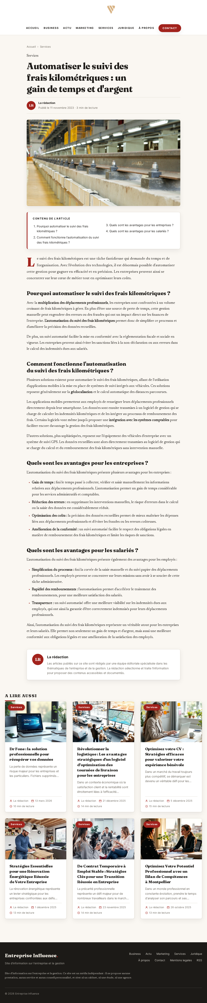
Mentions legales (181, 960)
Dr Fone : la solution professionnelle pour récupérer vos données (31, 754)
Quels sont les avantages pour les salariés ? (139, 231)
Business (51, 27)
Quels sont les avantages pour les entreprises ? (141, 225)
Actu (67, 27)
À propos (146, 27)
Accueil (32, 27)
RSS (199, 960)
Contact (170, 28)
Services (105, 27)
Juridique (126, 27)
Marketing (85, 27)
